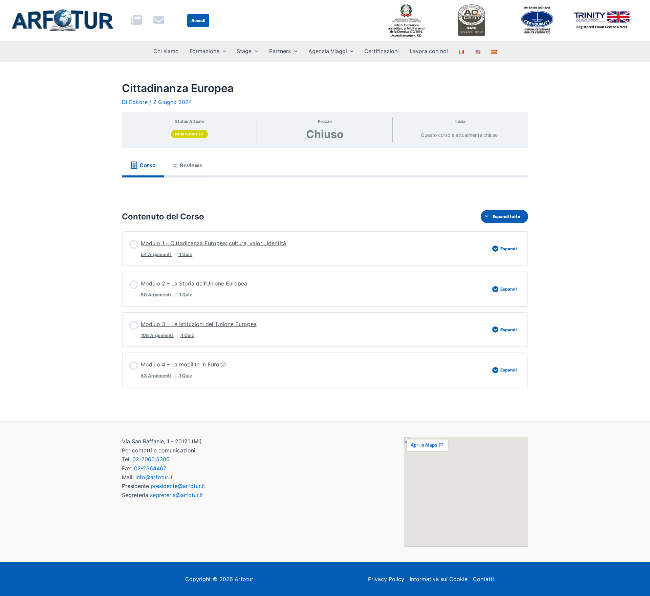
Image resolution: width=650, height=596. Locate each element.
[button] (222, 51)
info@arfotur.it (154, 477)
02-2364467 (150, 468)
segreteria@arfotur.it (176, 495)
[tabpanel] (325, 188)
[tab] (143, 165)
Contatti (483, 579)
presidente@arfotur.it (178, 486)
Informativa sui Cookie (439, 579)
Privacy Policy (386, 579)
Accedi (198, 20)
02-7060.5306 (151, 459)
